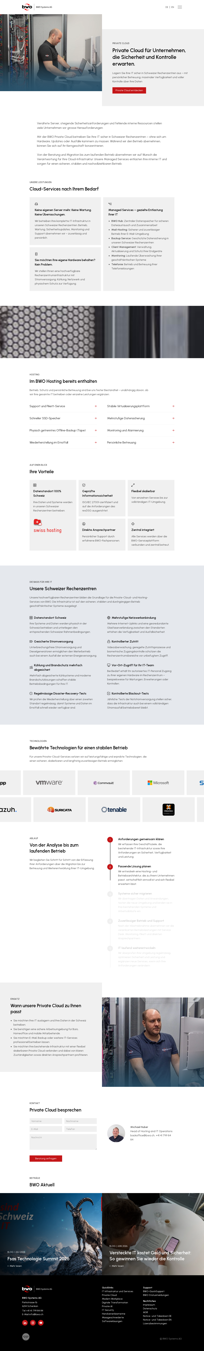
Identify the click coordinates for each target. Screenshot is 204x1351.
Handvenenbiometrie (113, 1313)
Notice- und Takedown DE (157, 1316)
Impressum (149, 1304)
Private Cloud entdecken (129, 90)
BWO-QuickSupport (153, 1291)
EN (172, 7)
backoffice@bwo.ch (142, 1135)
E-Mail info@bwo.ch (32, 1314)
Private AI (107, 1306)
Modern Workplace (112, 1298)
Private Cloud (109, 1295)
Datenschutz (150, 1308)
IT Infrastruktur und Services (117, 1291)
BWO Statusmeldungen (156, 1295)
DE (166, 7)
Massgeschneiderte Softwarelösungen (113, 1319)
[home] (37, 7)
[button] (63, 408)
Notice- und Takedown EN (157, 1319)
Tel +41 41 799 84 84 (32, 1310)
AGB (145, 1312)
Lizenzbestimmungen (155, 1323)
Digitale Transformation (115, 1302)
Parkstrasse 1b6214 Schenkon (30, 1304)
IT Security (108, 1310)
